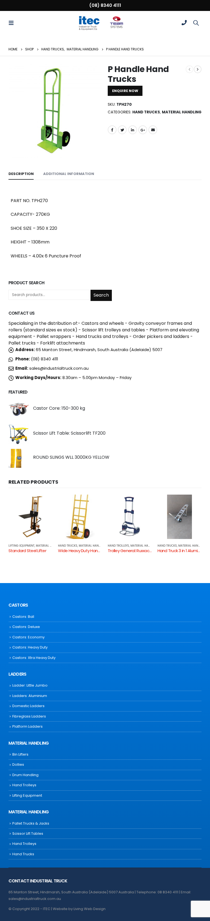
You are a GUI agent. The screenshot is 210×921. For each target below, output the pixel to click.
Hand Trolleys (118, 546)
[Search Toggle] (196, 22)
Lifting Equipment (21, 546)
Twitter (122, 129)
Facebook (112, 129)
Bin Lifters (20, 754)
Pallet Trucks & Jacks (30, 823)
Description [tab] (21, 173)
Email (152, 129)
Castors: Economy (28, 637)
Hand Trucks (146, 112)
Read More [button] (43, 504)
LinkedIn (132, 129)
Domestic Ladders (28, 705)
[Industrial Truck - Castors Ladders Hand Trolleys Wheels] (89, 23)
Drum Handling (25, 774)
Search (101, 295)
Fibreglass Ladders (29, 716)
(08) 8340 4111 (105, 5)
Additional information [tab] (68, 173)
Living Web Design (90, 908)
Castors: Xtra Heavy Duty (34, 657)
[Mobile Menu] (12, 22)
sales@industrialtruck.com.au (59, 368)
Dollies (18, 764)
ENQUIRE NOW (125, 90)
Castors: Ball (23, 616)
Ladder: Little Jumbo (30, 685)
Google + (142, 129)
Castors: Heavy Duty (30, 647)
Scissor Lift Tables (27, 833)
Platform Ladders (27, 726)
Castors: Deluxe (26, 626)
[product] (18, 409)
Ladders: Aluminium (29, 695)
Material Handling (182, 112)
